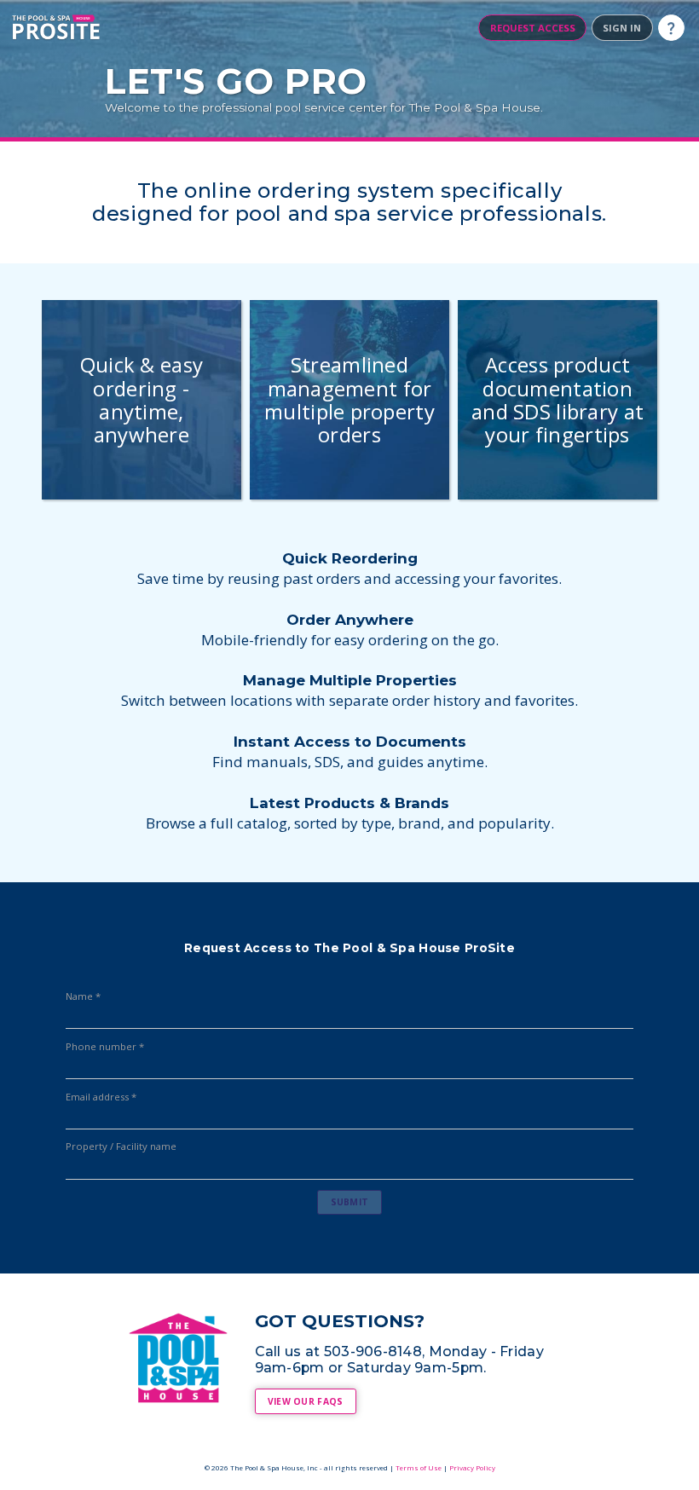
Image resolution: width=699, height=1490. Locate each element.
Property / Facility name (121, 1146)
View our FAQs (306, 1401)
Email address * (101, 1097)
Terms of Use (419, 1467)
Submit (350, 1202)
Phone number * (105, 1047)
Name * (83, 996)
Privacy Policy (472, 1467)
